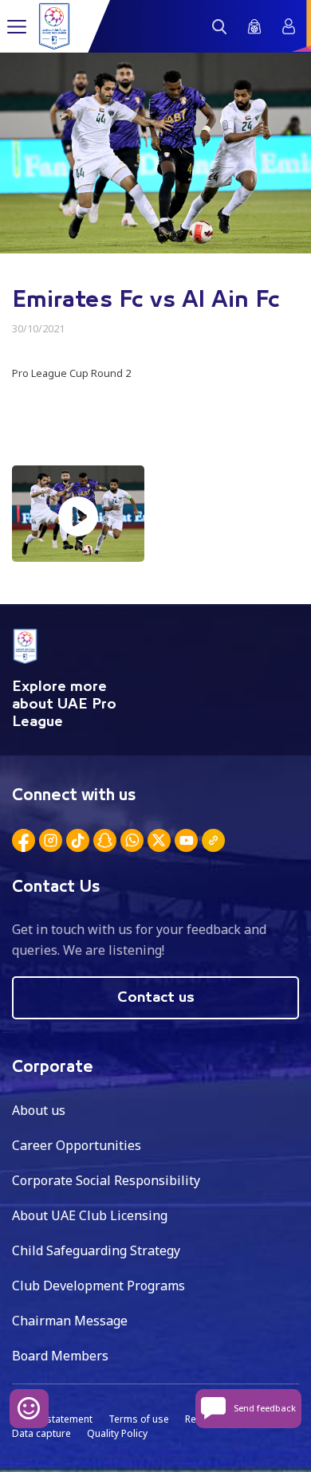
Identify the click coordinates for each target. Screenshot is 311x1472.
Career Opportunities (76, 1145)
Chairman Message (70, 1320)
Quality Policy (117, 1433)
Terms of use (138, 1419)
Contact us (156, 997)
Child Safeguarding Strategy (96, 1250)
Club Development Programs (98, 1285)
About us (38, 1110)
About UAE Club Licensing (89, 1215)
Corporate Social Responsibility (106, 1180)
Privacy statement (52, 1419)
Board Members (60, 1355)
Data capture (41, 1433)
